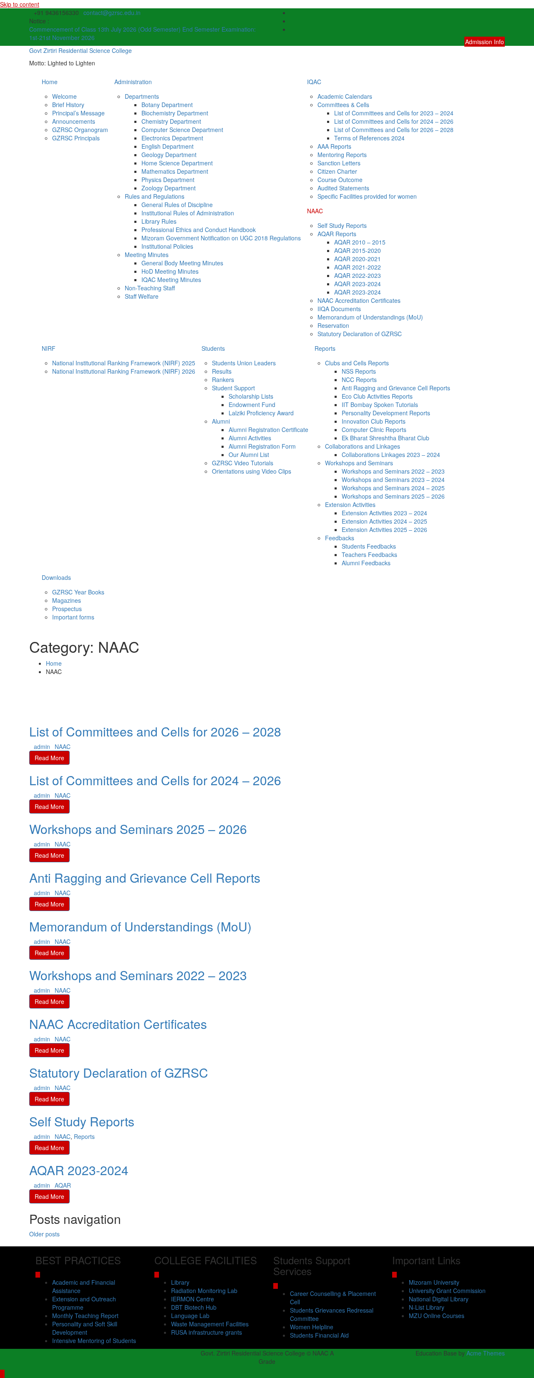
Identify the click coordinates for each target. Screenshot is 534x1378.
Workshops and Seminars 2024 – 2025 (393, 488)
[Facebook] (502, 12)
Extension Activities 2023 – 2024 (384, 513)
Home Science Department (177, 163)
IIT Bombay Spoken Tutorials (380, 404)
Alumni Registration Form (262, 446)
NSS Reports (359, 371)
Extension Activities (350, 504)
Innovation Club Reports (374, 421)
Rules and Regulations (154, 196)
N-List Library (426, 1307)
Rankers (223, 379)
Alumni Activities (250, 438)
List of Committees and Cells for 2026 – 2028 (393, 129)
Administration (133, 81)
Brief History (68, 104)
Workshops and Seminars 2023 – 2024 (393, 479)
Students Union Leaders (244, 363)
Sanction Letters (338, 163)
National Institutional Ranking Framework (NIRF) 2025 (123, 363)
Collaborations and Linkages (362, 446)
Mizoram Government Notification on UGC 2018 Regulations (221, 238)
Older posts (44, 1234)
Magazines (66, 600)
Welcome (64, 96)
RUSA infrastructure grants (206, 1332)
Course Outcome (340, 179)
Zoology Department (168, 188)
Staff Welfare (142, 296)
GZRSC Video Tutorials (242, 463)
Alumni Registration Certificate (268, 429)
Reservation (333, 325)
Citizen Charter (337, 171)
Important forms (73, 617)
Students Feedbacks (369, 546)
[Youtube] (502, 29)
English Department (167, 146)
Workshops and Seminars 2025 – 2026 (393, 496)
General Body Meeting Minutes (182, 263)
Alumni (221, 421)
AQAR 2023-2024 (357, 284)
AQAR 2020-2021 (357, 259)
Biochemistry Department (174, 113)
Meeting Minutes (147, 254)
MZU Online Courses (436, 1315)
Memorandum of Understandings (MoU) (370, 317)
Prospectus (67, 608)
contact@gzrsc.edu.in (112, 12)
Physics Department (167, 179)
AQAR (63, 1185)
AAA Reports (334, 146)
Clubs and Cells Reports (357, 363)
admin (42, 746)
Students (213, 348)
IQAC (314, 81)
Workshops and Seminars (359, 463)
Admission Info (484, 41)
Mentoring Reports (342, 154)
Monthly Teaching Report (85, 1315)
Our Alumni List (249, 454)
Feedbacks (339, 538)
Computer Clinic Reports (374, 429)
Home (50, 81)
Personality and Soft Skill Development (84, 1328)
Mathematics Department (174, 171)
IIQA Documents (339, 309)
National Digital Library (439, 1299)
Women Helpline (311, 1327)
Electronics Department (172, 138)
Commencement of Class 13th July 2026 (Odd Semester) (105, 29)
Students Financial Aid (319, 1335)
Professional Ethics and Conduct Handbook (198, 229)
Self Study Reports (342, 225)
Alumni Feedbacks (366, 563)
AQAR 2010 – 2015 (359, 242)
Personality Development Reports (386, 413)
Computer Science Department (182, 129)
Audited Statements (343, 188)
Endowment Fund (252, 404)
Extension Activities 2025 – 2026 (384, 529)
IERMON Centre (192, 1299)
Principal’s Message (78, 113)
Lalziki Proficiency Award (261, 413)
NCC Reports (359, 379)
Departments (142, 96)
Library (180, 1282)
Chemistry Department (171, 121)
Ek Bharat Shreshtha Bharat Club (385, 438)
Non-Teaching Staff (150, 288)
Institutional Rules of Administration (187, 213)
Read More (49, 758)
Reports (325, 348)
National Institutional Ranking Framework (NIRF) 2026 (123, 371)
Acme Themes (485, 1353)
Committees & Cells (343, 104)
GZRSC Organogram (80, 129)
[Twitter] (502, 21)
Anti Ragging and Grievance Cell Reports (396, 388)
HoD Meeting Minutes (170, 271)
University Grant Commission (447, 1290)
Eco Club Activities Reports (377, 396)
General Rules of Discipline (177, 204)
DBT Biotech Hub (194, 1307)
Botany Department (167, 104)
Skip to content (19, 4)
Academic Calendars (344, 96)
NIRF (48, 348)
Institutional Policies (167, 246)
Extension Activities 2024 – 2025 (384, 521)
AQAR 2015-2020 (357, 250)
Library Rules (158, 221)
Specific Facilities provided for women (367, 196)
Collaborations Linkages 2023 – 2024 (391, 454)
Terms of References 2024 (369, 138)
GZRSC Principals (76, 138)
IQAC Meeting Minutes (171, 279)
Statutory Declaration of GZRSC (359, 334)
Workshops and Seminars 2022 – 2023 (393, 471)
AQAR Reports (336, 234)
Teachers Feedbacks (369, 554)
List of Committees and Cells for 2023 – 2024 (393, 113)
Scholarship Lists (251, 396)
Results (222, 371)
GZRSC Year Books (78, 592)
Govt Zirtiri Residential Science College (80, 50)
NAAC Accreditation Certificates (358, 300)
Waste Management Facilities (210, 1324)
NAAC (315, 211)
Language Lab (190, 1315)
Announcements (73, 121)
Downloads (56, 577)
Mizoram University (434, 1282)
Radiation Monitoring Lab (204, 1290)
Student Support (233, 388)
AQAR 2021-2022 (357, 267)
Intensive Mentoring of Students (94, 1340)
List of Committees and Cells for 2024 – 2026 (393, 121)
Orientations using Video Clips (251, 471)
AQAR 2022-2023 (357, 275)
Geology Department (168, 154)
